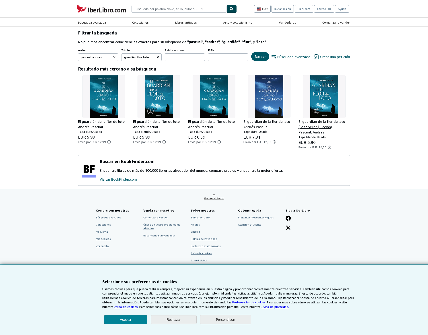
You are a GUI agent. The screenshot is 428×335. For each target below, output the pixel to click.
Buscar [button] (260, 56)
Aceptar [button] (125, 319)
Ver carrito (102, 246)
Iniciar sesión (282, 9)
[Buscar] (232, 9)
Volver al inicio (214, 198)
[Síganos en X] (288, 228)
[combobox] (179, 9)
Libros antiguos (186, 22)
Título (125, 50)
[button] (114, 57)
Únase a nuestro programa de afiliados (161, 226)
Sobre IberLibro (200, 217)
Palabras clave (175, 50)
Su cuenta (304, 9)
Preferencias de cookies (249, 302)
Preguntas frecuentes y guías (256, 217)
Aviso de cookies (201, 253)
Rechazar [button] (174, 319)
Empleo (195, 231)
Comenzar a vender (336, 22)
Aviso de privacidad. (275, 307)
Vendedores (287, 22)
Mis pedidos (103, 238)
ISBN (211, 50)
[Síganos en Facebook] (288, 218)
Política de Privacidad (204, 238)
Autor (82, 50)
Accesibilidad (199, 260)
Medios (195, 224)
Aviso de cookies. (126, 307)
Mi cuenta (102, 231)
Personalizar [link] (225, 319)
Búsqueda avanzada (92, 22)
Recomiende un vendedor (159, 235)
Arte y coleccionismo (237, 22)
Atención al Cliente (249, 224)
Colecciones (140, 22)
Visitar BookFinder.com (118, 179)
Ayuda (342, 9)
